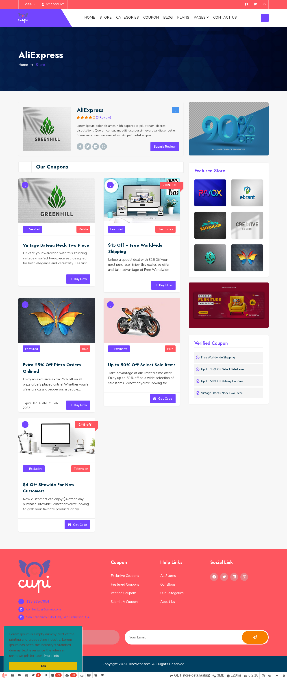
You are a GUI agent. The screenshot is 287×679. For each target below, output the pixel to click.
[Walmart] (247, 192)
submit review (165, 146)
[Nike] (247, 257)
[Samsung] (210, 225)
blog (168, 17)
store (106, 17)
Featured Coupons (125, 584)
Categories (127, 17)
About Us (167, 601)
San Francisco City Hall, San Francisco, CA (58, 617)
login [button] (28, 4)
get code (164, 399)
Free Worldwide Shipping (218, 358)
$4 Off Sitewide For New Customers (48, 488)
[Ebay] (210, 192)
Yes (43, 666)
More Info (51, 655)
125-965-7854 (37, 601)
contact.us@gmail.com (43, 609)
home (23, 64)
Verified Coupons (124, 593)
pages (200, 17)
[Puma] (210, 257)
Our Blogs (168, 584)
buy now (80, 279)
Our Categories (172, 593)
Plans (183, 17)
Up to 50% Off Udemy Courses (222, 381)
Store (40, 64)
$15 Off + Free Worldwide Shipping (135, 248)
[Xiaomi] (247, 225)
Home (89, 17)
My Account (54, 4)
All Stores (168, 575)
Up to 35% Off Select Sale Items (222, 369)
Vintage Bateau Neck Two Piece (56, 245)
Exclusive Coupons (125, 575)
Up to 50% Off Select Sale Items (142, 365)
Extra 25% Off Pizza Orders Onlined (52, 368)
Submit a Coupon (124, 601)
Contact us (225, 17)
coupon (151, 17)
